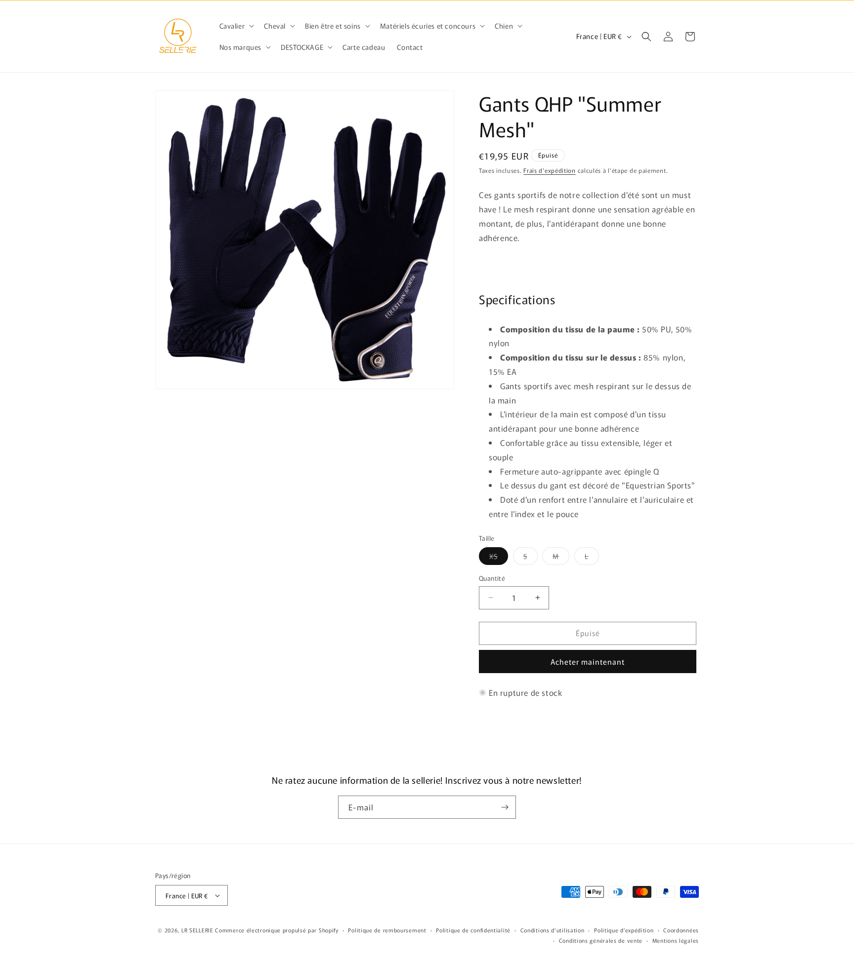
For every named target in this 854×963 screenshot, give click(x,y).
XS (498, 558)
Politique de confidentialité (473, 930)
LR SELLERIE (197, 930)
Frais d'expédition (549, 170)
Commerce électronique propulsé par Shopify (276, 930)
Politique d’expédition (623, 930)
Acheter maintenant (588, 661)
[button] (236, 25)
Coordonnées (681, 930)
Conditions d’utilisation (552, 930)
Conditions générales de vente (600, 940)
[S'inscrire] (504, 807)
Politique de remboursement (387, 930)
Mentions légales (675, 940)
